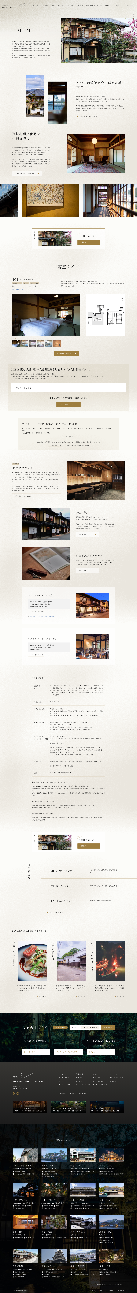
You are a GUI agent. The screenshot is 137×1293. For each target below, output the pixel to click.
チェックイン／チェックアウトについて (41, 616)
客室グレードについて (18, 289)
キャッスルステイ (129, 5)
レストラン (61, 5)
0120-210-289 (71, 445)
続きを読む (69, 436)
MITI (133, 28)
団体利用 (107, 5)
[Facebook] (14, 1093)
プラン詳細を (23, 387)
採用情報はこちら (99, 1085)
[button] (16, 342)
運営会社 (102, 1290)
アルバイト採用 (120, 1290)
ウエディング (118, 5)
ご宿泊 (54, 5)
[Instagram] (17, 1093)
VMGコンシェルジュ (117, 1077)
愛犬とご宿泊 (97, 1077)
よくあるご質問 (90, 5)
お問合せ (113, 1081)
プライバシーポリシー (90, 1290)
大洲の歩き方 (46, 5)
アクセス (99, 5)
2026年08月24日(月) (90, 1027)
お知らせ (80, 5)
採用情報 (110, 1290)
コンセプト (36, 5)
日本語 (3, 7)
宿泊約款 (63, 1093)
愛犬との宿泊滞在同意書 (78, 1093)
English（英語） (9, 7)
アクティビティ (71, 5)
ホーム (133, 15)
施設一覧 (79, 1077)
